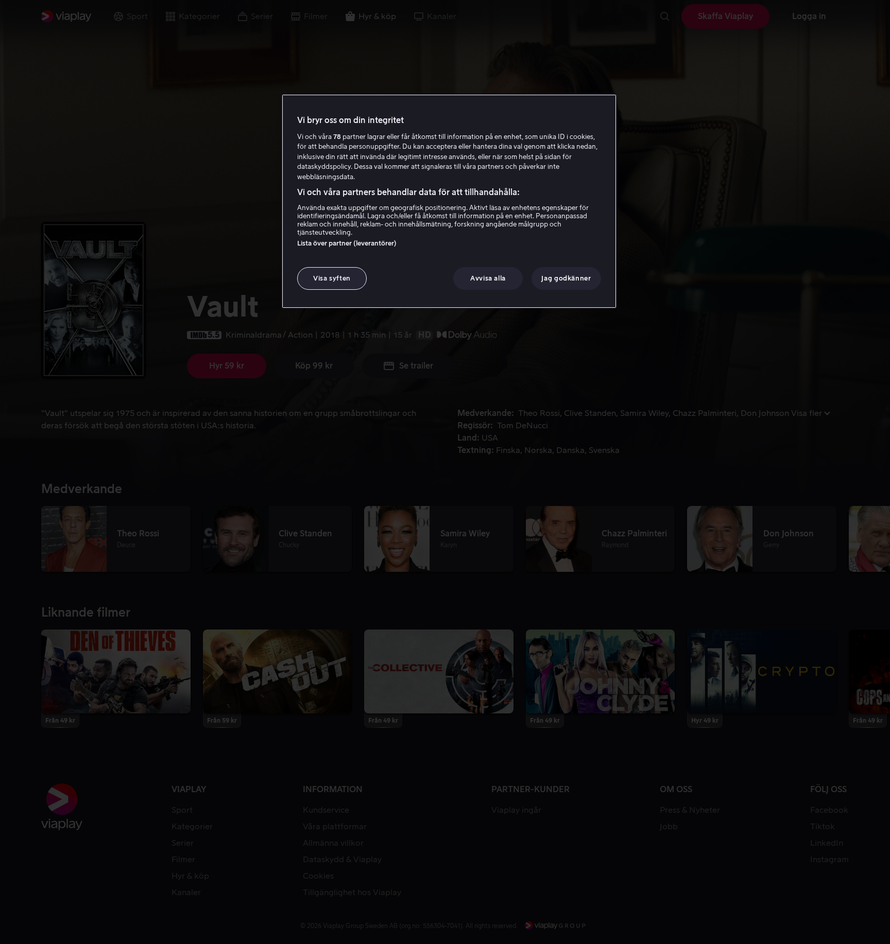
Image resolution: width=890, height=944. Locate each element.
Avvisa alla (488, 278)
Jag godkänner (566, 278)
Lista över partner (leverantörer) (347, 243)
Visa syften (332, 278)
